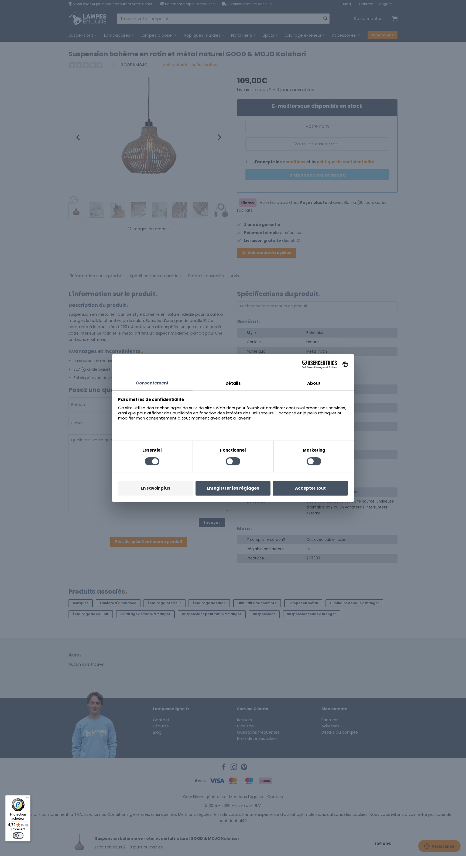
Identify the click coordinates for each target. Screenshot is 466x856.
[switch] (18, 835)
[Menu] (27, 798)
